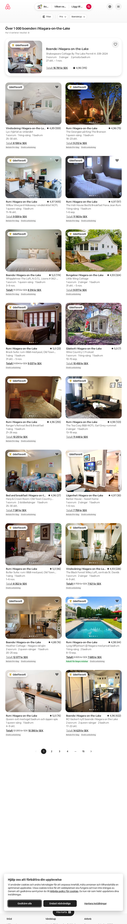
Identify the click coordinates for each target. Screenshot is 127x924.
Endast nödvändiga (60, 903)
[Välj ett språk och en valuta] (109, 6)
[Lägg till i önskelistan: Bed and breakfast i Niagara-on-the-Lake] (57, 454)
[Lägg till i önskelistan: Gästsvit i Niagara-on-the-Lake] (117, 307)
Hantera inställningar (95, 903)
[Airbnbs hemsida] (7, 6)
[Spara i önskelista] (115, 44)
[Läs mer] (29, 33)
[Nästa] (91, 751)
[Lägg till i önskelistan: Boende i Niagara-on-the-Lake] (57, 233)
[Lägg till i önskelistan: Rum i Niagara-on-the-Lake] (117, 86)
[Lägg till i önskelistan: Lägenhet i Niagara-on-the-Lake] (117, 454)
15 (83, 751)
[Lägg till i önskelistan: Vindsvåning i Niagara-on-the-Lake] (57, 86)
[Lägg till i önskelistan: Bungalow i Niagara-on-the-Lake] (117, 233)
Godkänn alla (25, 903)
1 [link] (43, 751)
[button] (57, 67)
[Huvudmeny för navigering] (118, 6)
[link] (36, 751)
